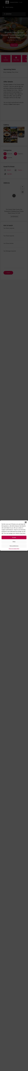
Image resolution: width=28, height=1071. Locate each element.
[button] (25, 522)
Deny (14, 541)
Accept (14, 537)
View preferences (14, 546)
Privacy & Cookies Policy (14, 548)
